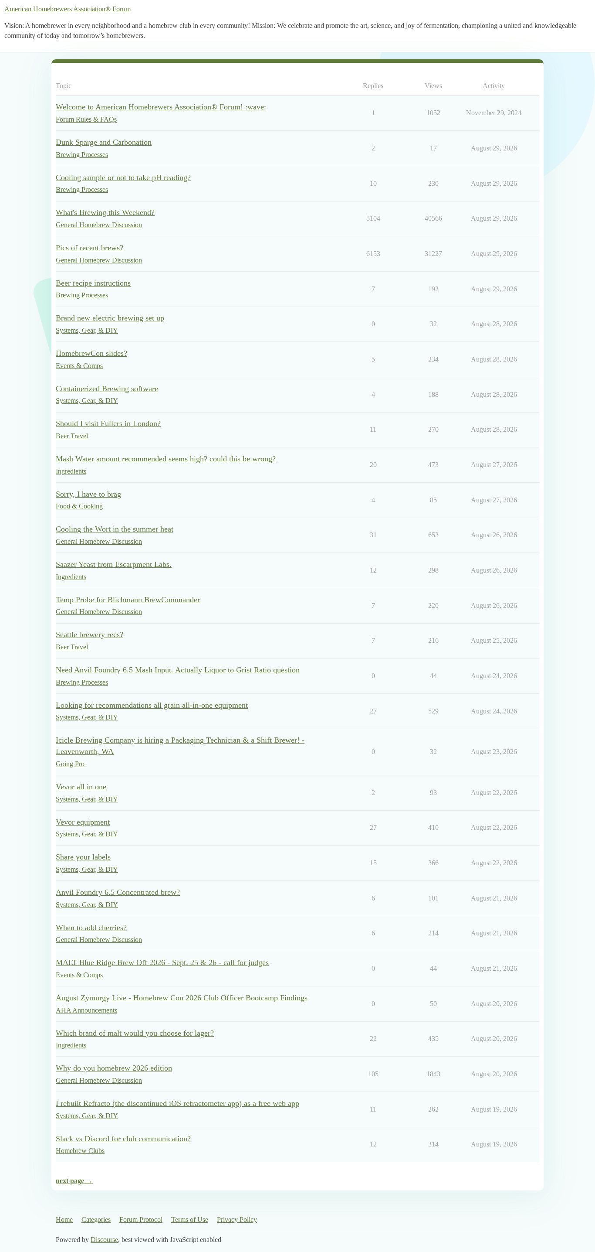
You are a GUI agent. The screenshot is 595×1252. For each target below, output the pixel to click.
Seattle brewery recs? (89, 634)
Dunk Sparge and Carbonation (104, 142)
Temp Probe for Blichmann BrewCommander (128, 599)
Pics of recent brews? (89, 247)
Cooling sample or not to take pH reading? (123, 177)
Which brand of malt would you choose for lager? (135, 1033)
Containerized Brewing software (107, 388)
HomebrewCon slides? (91, 353)
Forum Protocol (140, 1219)
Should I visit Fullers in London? (108, 423)
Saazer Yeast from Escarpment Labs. (114, 564)
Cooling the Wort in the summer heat (114, 529)
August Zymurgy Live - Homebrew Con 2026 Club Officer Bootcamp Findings (182, 997)
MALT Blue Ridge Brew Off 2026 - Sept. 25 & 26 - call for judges (162, 962)
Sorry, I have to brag (88, 494)
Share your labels (83, 857)
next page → (74, 1180)
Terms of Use (189, 1219)
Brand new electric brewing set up (110, 318)
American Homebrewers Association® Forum (67, 9)
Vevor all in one (81, 786)
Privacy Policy (237, 1219)
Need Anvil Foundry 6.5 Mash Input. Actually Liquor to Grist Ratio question (178, 669)
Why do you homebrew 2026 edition (114, 1068)
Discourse (104, 1239)
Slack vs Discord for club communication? (123, 1138)
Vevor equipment (83, 822)
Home (64, 1219)
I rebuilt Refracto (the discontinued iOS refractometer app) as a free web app (177, 1103)
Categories (96, 1219)
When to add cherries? (91, 927)
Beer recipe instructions (93, 283)
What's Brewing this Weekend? (105, 212)
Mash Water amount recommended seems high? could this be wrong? (166, 458)
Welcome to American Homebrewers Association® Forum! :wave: (161, 106)
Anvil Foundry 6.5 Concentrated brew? (118, 892)
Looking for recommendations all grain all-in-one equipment (152, 705)
